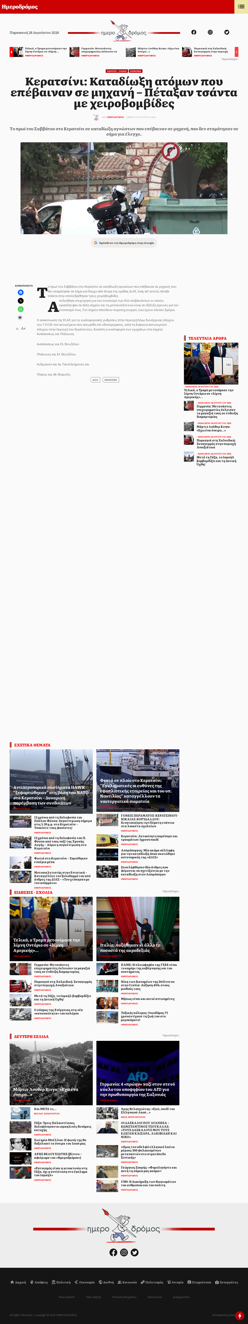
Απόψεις (41, 1282)
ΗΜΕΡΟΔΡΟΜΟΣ (115, 117)
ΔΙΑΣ (95, 379)
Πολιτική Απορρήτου (124, 1297)
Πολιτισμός (154, 1282)
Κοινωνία (129, 1282)
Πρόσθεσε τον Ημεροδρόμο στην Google (126, 243)
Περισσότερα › (229, 59)
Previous (10, 52)
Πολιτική (63, 1282)
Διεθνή (108, 1282)
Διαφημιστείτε (181, 1297)
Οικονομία (87, 1282)
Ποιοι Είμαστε (67, 1297)
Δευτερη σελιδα (31, 1036)
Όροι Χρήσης (93, 1297)
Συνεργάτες (228, 1282)
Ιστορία (177, 1282)
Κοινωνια (135, 71)
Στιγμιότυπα (201, 1282)
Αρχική (20, 1282)
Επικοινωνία (154, 1297)
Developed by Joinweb (225, 1315)
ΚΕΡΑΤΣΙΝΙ (111, 379)
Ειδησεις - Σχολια (117, 71)
